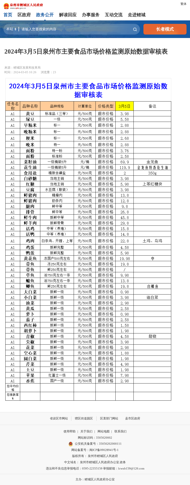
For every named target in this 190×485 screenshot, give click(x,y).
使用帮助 (69, 431)
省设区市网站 (59, 418)
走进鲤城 (137, 14)
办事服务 (91, 14)
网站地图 (104, 431)
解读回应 (68, 14)
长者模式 (165, 29)
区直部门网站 (109, 418)
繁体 (183, 4)
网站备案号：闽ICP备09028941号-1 (95, 450)
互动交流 (114, 14)
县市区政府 (132, 418)
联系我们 (120, 431)
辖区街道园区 (84, 418)
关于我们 (86, 431)
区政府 (24, 14)
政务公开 (45, 14)
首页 (7, 14)
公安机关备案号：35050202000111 (98, 443)
